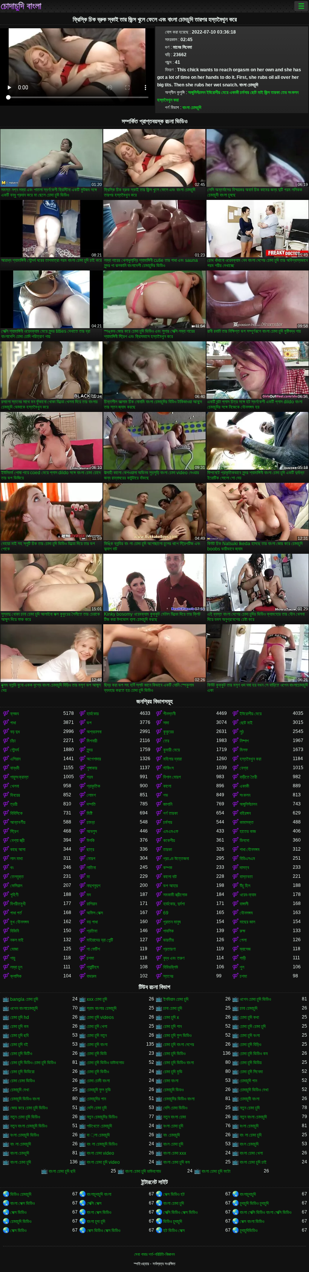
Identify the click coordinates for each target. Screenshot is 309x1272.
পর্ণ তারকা (170, 813)
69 (165, 913)
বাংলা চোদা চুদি (20, 1162)
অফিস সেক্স (95, 913)
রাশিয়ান (92, 903)
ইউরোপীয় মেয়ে (217, 92)
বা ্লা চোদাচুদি (98, 1135)
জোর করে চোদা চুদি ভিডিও (28, 1108)
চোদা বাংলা (170, 1080)
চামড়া (91, 822)
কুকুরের (168, 731)
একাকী (234, 92)
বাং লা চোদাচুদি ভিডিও (102, 1144)
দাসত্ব (244, 867)
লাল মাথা (16, 858)
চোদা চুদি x (171, 1017)
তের (284, 92)
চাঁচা (12, 741)
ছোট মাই (256, 92)
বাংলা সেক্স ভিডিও (22, 1203)
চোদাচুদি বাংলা (21, 6)
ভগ (89, 722)
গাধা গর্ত (16, 913)
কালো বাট (170, 876)
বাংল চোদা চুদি (173, 1144)
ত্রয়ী (13, 804)
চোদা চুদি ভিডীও (98, 1071)
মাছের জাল (247, 922)
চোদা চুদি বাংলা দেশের (178, 1044)
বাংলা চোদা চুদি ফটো (216, 1171)
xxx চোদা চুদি (97, 999)
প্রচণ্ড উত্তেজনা (176, 858)
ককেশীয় (169, 840)
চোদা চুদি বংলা (250, 1035)
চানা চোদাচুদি (248, 1008)
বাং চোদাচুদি (171, 1135)
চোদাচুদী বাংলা (249, 1098)
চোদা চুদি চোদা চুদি (253, 1026)
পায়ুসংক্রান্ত (19, 777)
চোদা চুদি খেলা (97, 1026)
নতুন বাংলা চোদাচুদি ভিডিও (28, 1126)
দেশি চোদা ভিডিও (175, 1108)
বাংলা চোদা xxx (174, 1153)
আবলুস (92, 831)
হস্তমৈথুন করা (168, 100)
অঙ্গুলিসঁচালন (196, 92)
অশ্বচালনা (94, 731)
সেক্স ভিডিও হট (174, 1194)
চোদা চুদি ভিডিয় (251, 1062)
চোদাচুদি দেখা (19, 1089)
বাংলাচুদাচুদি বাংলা (99, 1194)
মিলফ (244, 750)
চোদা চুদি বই (19, 1044)
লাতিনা (91, 867)
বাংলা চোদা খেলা (251, 1153)
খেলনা (14, 786)
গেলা (243, 940)
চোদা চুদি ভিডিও (174, 1053)
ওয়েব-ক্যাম (248, 894)
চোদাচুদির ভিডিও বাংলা (178, 1098)
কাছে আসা (17, 849)
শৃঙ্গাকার (92, 768)
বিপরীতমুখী (18, 903)
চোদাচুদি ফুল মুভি (99, 1089)
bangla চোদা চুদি (24, 999)
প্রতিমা (92, 931)
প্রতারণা (169, 949)
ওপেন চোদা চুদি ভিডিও (255, 999)
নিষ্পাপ (244, 741)
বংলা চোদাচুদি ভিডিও (24, 1135)
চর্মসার (244, 92)
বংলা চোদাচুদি (249, 1126)
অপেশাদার (94, 759)
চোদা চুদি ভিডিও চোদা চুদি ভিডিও (33, 1062)
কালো (167, 786)
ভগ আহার (170, 885)
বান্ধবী (14, 768)
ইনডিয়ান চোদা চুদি (175, 999)
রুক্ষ (242, 931)
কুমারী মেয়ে (171, 750)
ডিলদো (244, 840)
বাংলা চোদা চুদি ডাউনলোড (143, 1171)
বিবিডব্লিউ (170, 967)
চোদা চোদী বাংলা (98, 1080)
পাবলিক (168, 931)
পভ (165, 795)
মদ (89, 894)
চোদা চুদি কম (19, 1026)
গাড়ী (243, 958)
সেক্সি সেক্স (94, 1203)
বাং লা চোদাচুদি (20, 1144)
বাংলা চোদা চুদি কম (176, 1162)
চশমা (90, 958)
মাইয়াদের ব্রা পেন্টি (100, 940)
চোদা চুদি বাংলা (97, 1044)
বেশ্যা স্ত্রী (17, 840)
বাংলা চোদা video (100, 1153)
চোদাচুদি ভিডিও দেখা (254, 1089)
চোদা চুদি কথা (249, 1017)
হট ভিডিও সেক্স (174, 1230)
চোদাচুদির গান (96, 1098)
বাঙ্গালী (244, 903)
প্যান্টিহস (93, 967)
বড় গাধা (92, 922)
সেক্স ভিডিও (18, 1212)
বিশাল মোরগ (172, 777)
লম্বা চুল (16, 967)
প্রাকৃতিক (93, 786)
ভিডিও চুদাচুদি (172, 1221)
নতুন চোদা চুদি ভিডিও (25, 1117)
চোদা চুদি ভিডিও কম (254, 1053)
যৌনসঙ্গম (246, 913)
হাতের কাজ (248, 831)
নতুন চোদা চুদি (250, 1108)
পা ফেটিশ (93, 949)
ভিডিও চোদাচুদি (20, 1194)
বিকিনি (14, 931)
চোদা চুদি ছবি (19, 1035)
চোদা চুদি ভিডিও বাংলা (178, 1062)
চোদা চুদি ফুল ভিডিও (177, 1035)
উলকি (91, 840)
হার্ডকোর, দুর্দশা (174, 903)
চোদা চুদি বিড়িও (250, 1044)
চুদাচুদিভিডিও (248, 1230)
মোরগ (91, 858)
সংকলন (293, 92)
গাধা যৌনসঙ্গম (250, 849)
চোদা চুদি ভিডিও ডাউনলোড (105, 1062)
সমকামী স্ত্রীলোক (175, 894)
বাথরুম (91, 976)
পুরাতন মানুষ (172, 922)
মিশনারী (92, 741)
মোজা (14, 949)
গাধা (13, 722)
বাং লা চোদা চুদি (251, 1135)
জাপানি (167, 804)
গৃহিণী (14, 894)
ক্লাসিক (15, 976)
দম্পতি (91, 804)
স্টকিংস (168, 768)
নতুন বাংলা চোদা (174, 1117)
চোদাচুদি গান (248, 1080)
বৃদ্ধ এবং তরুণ (174, 958)
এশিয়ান (15, 759)
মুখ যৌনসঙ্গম (19, 922)
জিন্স (267, 92)
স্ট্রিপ (14, 831)
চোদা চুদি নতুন (97, 1035)
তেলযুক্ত (17, 876)
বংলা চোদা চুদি (173, 1126)
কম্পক (167, 867)
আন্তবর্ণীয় (17, 822)
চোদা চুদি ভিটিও (21, 1053)
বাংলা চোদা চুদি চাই (253, 1162)
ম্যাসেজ (245, 949)
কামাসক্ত (247, 822)
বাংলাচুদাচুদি (248, 1194)
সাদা (166, 722)
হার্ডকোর (93, 713)
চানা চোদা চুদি (172, 1008)
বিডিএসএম (247, 858)
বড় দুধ (15, 731)
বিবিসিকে (16, 813)
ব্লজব (14, 713)
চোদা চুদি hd (19, 1017)
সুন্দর (90, 750)
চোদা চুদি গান (172, 1026)
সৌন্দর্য (14, 750)
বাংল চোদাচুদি (249, 1144)
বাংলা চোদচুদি (191, 107)
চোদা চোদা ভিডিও (22, 1080)
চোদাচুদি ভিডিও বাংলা (25, 1098)
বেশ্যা (244, 768)
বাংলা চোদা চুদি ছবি (62, 1171)
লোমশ (91, 795)
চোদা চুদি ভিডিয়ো (22, 1071)
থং (12, 867)
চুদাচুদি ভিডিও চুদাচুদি (254, 1203)
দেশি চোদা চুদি (97, 1108)
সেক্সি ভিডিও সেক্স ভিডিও (180, 1212)
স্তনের (168, 976)
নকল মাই (16, 940)
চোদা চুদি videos (100, 1017)
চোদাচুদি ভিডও (173, 1089)
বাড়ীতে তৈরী (248, 777)
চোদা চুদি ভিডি (97, 1053)
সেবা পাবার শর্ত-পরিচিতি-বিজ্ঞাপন (154, 1254)
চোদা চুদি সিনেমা (251, 1071)
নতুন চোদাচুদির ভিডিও (102, 1117)
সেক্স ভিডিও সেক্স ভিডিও (103, 1230)
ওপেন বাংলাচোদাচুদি (24, 1008)
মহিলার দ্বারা (172, 759)
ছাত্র (90, 849)
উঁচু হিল (245, 885)
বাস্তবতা (246, 876)
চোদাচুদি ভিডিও (20, 1221)
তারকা (275, 92)
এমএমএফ (170, 831)
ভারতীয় (168, 940)
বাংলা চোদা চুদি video (103, 1162)
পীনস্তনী (169, 713)
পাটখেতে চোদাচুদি (99, 1126)
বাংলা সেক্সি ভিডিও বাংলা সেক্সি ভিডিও (265, 1212)
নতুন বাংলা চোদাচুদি (253, 1117)
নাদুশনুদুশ (93, 885)
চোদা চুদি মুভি (172, 1071)
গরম (90, 777)
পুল (242, 967)
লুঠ (242, 731)
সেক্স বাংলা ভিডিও (252, 1221)
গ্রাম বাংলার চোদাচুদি (101, 1008)
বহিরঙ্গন (245, 813)
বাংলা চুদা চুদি (96, 1221)
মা (88, 876)
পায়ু (12, 958)
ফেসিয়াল (16, 885)
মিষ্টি (89, 813)
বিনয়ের (15, 795)
